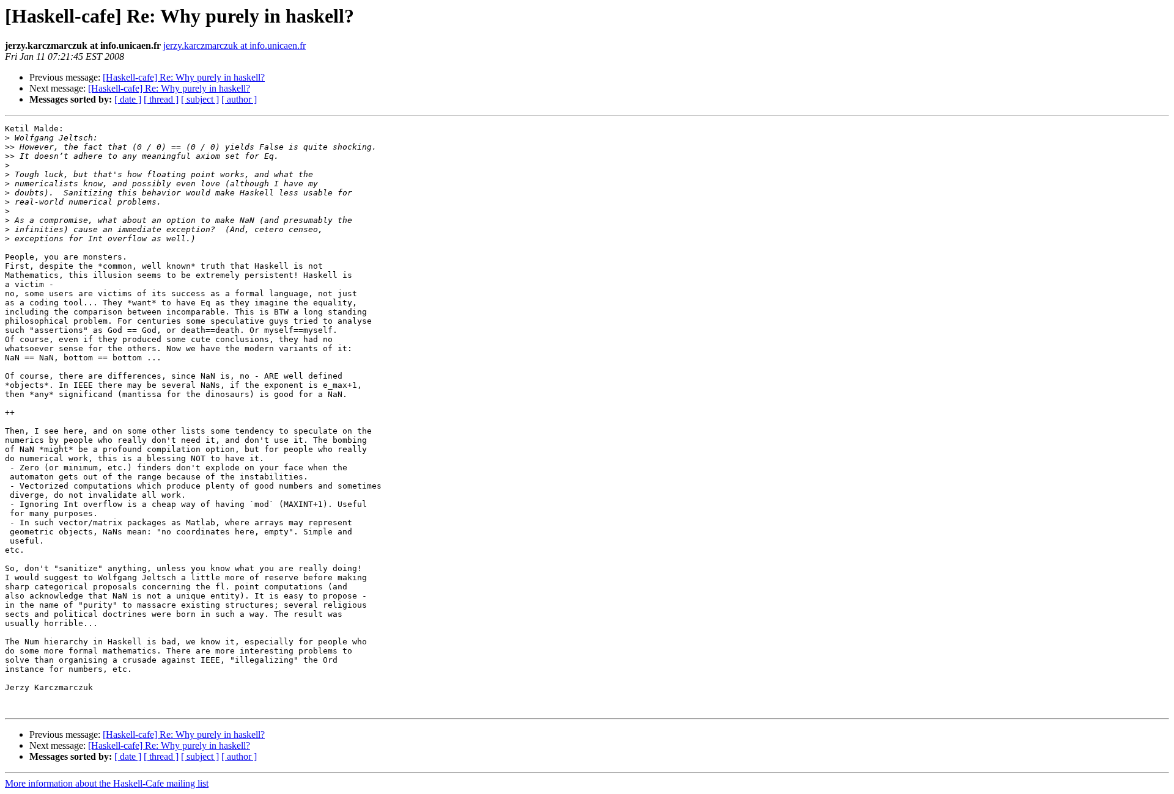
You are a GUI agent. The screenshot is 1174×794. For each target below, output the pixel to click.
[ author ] (239, 99)
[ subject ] (200, 99)
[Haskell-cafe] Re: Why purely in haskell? (184, 77)
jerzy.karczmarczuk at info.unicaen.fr (234, 45)
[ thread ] (161, 99)
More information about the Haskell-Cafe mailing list (107, 783)
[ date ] (127, 99)
